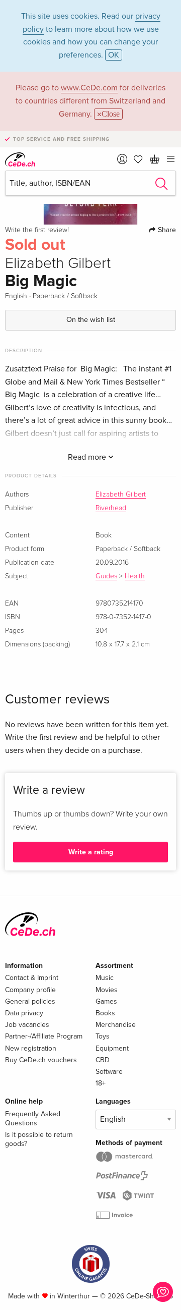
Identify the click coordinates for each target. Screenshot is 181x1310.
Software (109, 1071)
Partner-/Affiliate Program (43, 1036)
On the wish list (90, 319)
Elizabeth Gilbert (121, 494)
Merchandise (116, 1024)
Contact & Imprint (31, 977)
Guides (106, 576)
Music (105, 977)
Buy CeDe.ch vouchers (41, 1060)
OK (113, 55)
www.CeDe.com (89, 88)
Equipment (112, 1048)
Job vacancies (27, 1024)
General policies (30, 1001)
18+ (101, 1083)
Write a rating (90, 852)
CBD (103, 1060)
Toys (103, 1036)
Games (106, 1001)
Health (135, 576)
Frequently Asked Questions (32, 1118)
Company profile (30, 990)
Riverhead (111, 508)
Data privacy (24, 1013)
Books (105, 1013)
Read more (88, 457)
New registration (30, 1048)
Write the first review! (37, 230)
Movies (107, 990)
